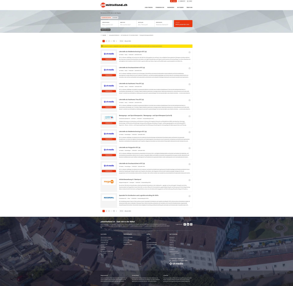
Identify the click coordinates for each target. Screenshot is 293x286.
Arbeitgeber (103, 253)
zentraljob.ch (172, 241)
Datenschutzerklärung (151, 242)
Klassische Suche (106, 17)
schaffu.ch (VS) (172, 248)
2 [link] (106, 41)
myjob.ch (171, 244)
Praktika (102, 246)
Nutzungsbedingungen (151, 244)
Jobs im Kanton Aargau (106, 237)
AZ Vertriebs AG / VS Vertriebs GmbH (129, 35)
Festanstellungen (104, 241)
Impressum (148, 246)
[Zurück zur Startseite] (176, 265)
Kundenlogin (126, 239)
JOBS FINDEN (149, 7)
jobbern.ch (171, 239)
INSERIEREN (170, 7)
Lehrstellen (103, 248)
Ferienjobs (103, 249)
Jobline (102, 255)
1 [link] (103, 41)
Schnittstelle (126, 242)
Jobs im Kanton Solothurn (106, 239)
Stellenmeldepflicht (151, 248)
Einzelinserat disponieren (129, 241)
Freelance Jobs (104, 244)
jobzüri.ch (171, 246)
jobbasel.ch (172, 237)
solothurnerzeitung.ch (174, 253)
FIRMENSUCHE (160, 7)
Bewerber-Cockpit (128, 244)
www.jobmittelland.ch (114, 35)
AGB (147, 241)
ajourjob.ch (172, 249)
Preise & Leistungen (128, 237)
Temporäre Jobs (104, 242)
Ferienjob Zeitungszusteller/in (146, 35)
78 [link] (114, 41)
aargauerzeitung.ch (173, 251)
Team (147, 237)
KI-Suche (115, 17)
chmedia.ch (172, 255)
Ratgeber (148, 239)
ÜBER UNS (189, 7)
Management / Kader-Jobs (107, 251)
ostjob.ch (171, 242)
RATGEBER (180, 7)
